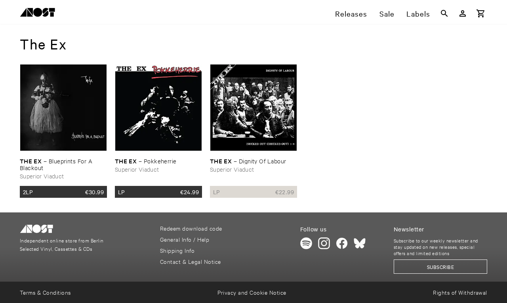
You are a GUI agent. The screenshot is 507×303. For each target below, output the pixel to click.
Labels (418, 13)
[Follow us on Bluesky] (360, 243)
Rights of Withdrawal (460, 292)
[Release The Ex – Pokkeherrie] (158, 107)
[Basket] (481, 13)
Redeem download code (191, 228)
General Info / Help (184, 239)
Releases (351, 13)
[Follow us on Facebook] (342, 243)
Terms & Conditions (45, 292)
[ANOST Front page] (39, 14)
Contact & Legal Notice (190, 261)
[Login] (463, 13)
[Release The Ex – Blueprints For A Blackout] (63, 107)
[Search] (444, 13)
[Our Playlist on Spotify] (306, 243)
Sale (387, 13)
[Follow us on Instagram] (324, 243)
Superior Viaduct (42, 176)
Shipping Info (177, 250)
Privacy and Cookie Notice (251, 292)
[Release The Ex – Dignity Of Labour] (253, 107)
